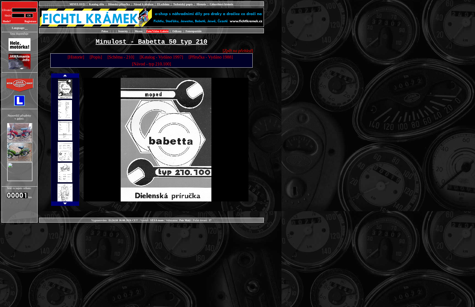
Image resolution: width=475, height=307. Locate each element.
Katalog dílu (96, 4)
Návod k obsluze (143, 4)
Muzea (138, 31)
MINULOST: (77, 4)
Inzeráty (123, 31)
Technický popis (183, 4)
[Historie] (76, 57)
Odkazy (177, 31)
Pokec (104, 31)
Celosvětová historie (221, 4)
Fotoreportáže (193, 31)
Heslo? (7, 21)
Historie (201, 4)
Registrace (30, 21)
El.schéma (163, 4)
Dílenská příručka (119, 4)
